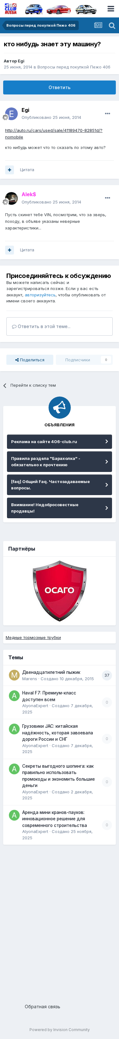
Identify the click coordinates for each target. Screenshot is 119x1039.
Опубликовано (51, 117)
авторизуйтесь (40, 294)
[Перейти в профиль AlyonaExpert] (14, 695)
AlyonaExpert (35, 705)
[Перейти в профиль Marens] (14, 675)
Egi (21, 60)
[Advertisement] (59, 921)
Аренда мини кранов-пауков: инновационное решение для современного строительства (54, 819)
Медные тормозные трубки (33, 637)
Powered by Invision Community (60, 1029)
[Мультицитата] (9, 169)
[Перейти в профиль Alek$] (11, 198)
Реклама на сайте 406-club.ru (44, 441)
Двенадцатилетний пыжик (51, 672)
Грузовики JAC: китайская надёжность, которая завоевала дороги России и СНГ (57, 733)
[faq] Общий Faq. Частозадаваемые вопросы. (50, 484)
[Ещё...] (107, 114)
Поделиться (31, 359)
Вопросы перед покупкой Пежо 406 (73, 66)
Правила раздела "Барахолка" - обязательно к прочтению (45, 461)
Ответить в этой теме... (43, 326)
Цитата (27, 169)
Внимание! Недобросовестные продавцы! (44, 507)
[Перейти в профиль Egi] (11, 113)
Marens (29, 678)
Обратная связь (42, 1006)
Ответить (59, 87)
